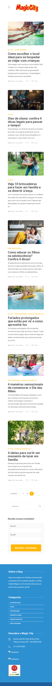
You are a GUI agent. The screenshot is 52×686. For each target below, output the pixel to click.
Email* (13, 535)
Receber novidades (26, 548)
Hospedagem (20, 50)
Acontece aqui (15, 602)
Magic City (11, 81)
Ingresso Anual (16, 615)
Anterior (14, 493)
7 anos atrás (19, 81)
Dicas (10, 50)
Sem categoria (15, 248)
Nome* (13, 526)
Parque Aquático (36, 314)
